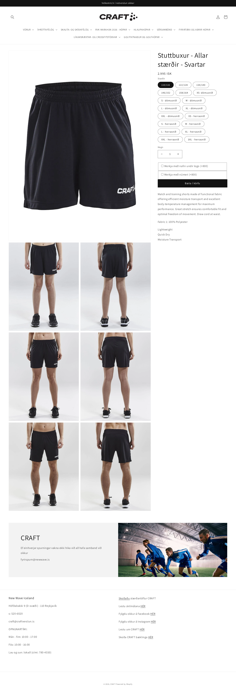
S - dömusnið (169, 100)
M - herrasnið (193, 123)
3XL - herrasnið (197, 139)
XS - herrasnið (196, 116)
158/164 (183, 92)
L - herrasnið (168, 131)
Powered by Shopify (124, 684)
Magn (160, 147)
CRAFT (113, 684)
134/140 (200, 84)
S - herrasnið (168, 123)
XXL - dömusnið (170, 116)
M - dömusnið (194, 100)
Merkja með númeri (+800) (180, 174)
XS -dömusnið (205, 92)
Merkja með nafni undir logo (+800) (186, 166)
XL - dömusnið (194, 108)
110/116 (165, 84)
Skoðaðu (124, 598)
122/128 (183, 84)
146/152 (165, 92)
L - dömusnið (169, 108)
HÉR (142, 606)
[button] (12, 17)
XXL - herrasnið (170, 139)
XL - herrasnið (193, 131)
